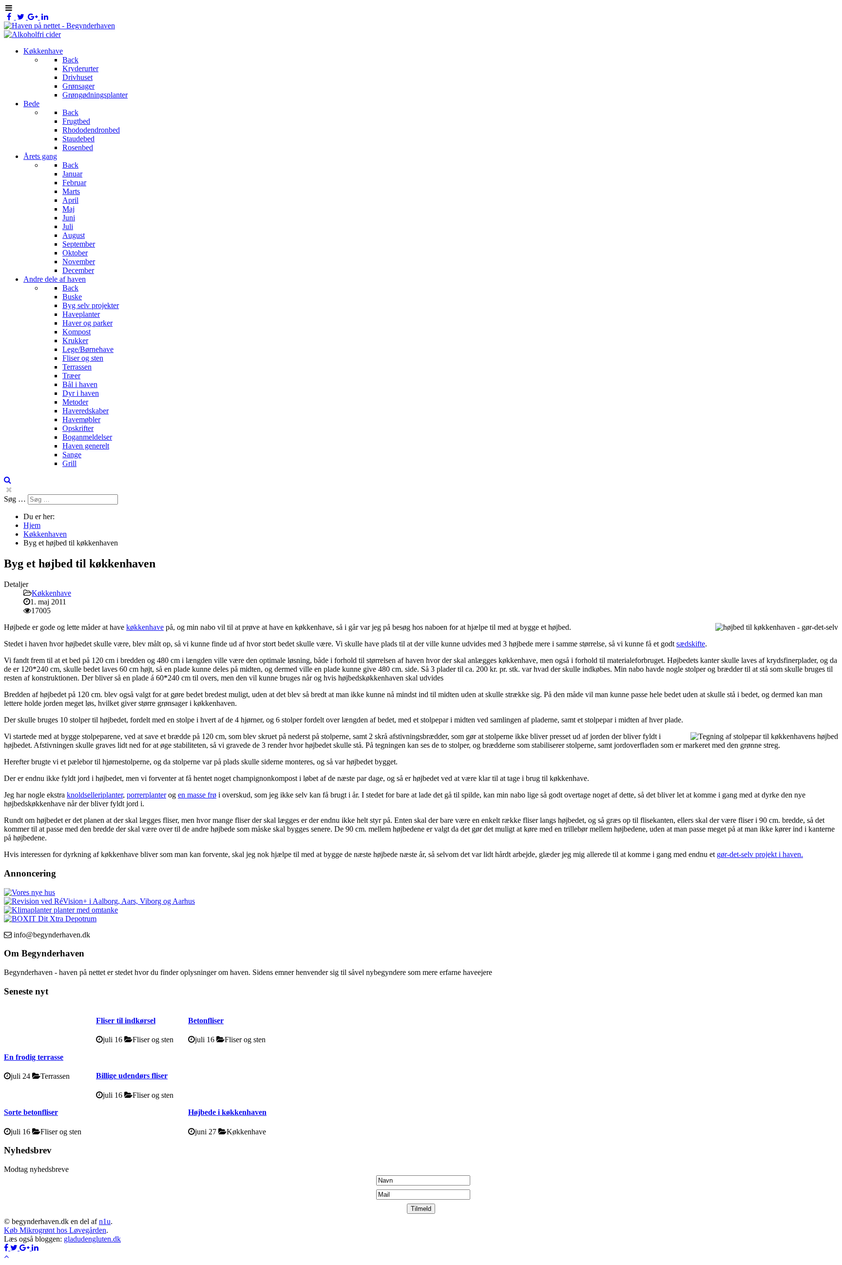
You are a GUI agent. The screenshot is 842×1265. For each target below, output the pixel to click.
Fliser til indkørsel (125, 1020)
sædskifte (690, 644)
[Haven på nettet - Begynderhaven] (59, 25)
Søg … (15, 499)
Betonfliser (206, 1020)
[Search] (7, 480)
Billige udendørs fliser (132, 1075)
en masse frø (197, 795)
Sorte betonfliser (31, 1112)
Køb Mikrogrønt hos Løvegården (55, 1230)
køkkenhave (145, 627)
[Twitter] (22, 17)
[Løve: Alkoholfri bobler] (32, 34)
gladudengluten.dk (92, 1239)
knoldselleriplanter (95, 795)
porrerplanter (146, 795)
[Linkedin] (45, 17)
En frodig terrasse (33, 1057)
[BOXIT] (50, 919)
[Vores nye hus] (29, 892)
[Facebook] (10, 17)
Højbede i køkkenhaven (227, 1112)
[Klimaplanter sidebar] (61, 910)
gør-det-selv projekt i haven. (760, 854)
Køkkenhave (51, 593)
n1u (105, 1221)
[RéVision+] (99, 901)
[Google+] (34, 17)
